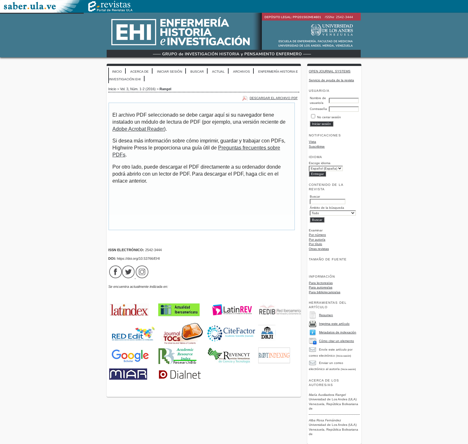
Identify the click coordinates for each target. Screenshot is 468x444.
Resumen (326, 315)
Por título (315, 244)
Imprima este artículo (334, 323)
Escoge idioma (319, 163)
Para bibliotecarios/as (324, 292)
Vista (312, 141)
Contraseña (318, 109)
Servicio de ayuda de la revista (331, 80)
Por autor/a (317, 239)
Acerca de (139, 71)
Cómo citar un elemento (336, 341)
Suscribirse (317, 146)
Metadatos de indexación (337, 332)
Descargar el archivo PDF (274, 98)
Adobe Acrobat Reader (138, 129)
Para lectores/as (321, 283)
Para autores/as (320, 287)
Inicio (117, 71)
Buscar (197, 71)
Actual (218, 71)
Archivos (241, 71)
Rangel (165, 89)
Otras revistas (319, 249)
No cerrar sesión (329, 117)
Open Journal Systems (330, 71)
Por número (317, 235)
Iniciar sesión (169, 71)
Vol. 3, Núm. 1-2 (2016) (138, 89)
